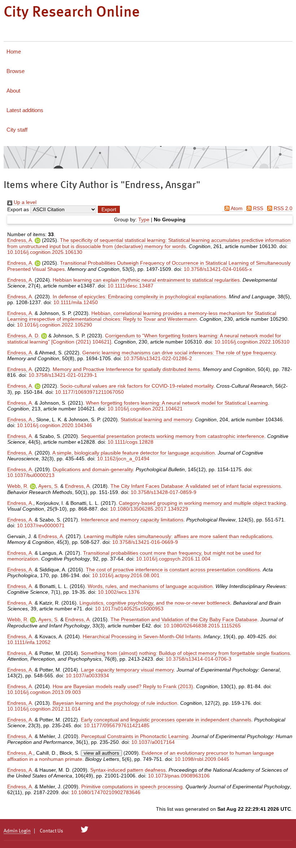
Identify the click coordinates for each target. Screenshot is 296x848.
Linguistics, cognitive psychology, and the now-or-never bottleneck (154, 603)
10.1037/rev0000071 (41, 525)
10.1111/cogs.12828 (130, 442)
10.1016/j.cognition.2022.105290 (54, 325)
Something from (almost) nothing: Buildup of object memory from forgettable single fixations (185, 653)
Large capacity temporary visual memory (127, 670)
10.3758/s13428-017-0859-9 (163, 492)
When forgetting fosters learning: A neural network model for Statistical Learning (177, 403)
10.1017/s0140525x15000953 (129, 609)
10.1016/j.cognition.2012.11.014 (43, 709)
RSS (257, 208)
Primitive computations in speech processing (132, 786)
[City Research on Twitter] (84, 829)
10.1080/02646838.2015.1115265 (202, 625)
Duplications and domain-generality (93, 469)
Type (143, 219)
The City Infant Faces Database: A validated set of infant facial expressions (195, 486)
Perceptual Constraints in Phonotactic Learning (134, 736)
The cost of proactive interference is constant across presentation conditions (173, 569)
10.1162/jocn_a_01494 (123, 458)
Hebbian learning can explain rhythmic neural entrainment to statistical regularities (146, 280)
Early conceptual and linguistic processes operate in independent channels (166, 720)
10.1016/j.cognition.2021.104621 (145, 409)
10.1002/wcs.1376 (119, 592)
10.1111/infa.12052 (29, 642)
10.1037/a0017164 (153, 742)
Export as (18, 209)
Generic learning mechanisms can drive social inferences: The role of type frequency (178, 352)
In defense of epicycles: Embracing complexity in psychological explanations (139, 296)
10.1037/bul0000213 (31, 475)
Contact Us (51, 831)
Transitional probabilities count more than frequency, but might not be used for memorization (134, 556)
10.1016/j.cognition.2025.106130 (44, 252)
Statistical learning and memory (156, 419)
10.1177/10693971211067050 (89, 392)
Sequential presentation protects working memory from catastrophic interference (172, 436)
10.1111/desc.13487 (130, 286)
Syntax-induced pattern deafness (128, 770)
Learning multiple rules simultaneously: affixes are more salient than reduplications (178, 536)
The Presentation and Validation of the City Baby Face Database (183, 619)
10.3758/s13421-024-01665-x (218, 269)
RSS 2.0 (282, 208)
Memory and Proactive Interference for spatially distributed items (126, 369)
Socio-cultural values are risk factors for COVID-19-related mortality (136, 386)
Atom (236, 208)
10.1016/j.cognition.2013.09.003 (44, 692)
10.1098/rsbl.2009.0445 (202, 759)
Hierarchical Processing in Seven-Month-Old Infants (142, 636)
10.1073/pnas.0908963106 (179, 776)
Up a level (24, 202)
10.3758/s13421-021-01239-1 (63, 375)
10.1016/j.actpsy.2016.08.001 (126, 575)
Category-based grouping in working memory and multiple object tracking (202, 503)
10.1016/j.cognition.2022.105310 (252, 342)
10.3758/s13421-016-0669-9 (145, 542)
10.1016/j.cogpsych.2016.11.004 (173, 559)
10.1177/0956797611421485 (116, 725)
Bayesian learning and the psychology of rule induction (115, 703)
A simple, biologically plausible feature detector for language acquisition (133, 453)
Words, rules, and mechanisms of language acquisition (150, 586)
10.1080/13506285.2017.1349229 (149, 509)
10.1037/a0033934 (87, 675)
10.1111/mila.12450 (75, 302)
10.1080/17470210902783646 (105, 792)
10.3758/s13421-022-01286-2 (157, 358)
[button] (109, 209)
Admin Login (17, 831)
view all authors (101, 753)
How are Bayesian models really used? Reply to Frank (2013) (123, 686)
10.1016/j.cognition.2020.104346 (54, 425)
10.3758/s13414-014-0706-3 (198, 659)
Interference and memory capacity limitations (132, 520)
